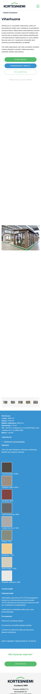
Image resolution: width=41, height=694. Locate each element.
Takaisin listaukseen (10, 12)
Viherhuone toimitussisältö (14, 442)
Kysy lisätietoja (20, 72)
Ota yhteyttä (20, 664)
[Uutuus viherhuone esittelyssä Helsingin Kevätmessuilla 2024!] (20, 238)
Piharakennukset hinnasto (20, 66)
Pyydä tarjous (20, 59)
